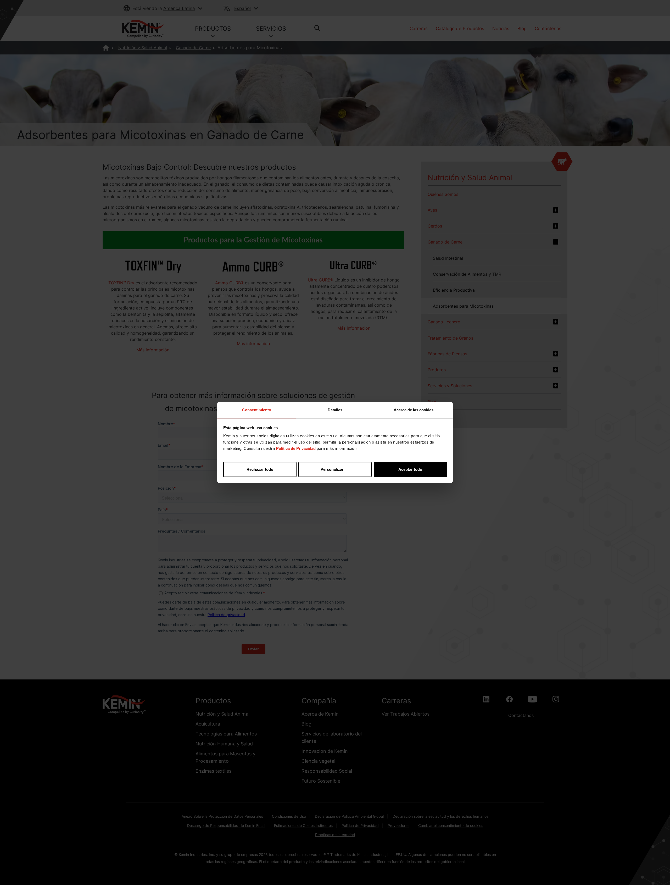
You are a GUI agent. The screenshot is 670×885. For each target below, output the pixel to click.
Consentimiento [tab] (256, 410)
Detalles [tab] (335, 410)
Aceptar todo (410, 469)
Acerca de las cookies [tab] (413, 410)
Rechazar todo (260, 469)
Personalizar (332, 469)
